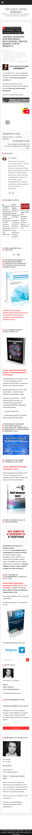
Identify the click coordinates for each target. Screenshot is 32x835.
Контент (18, 30)
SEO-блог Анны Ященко (16, 10)
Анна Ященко (7, 50)
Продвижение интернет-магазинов (13, 32)
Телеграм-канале (8, 548)
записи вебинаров (9, 52)
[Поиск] (27, 659)
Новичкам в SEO (21, 56)
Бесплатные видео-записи (13, 28)
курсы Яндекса (12, 56)
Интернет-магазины (8, 30)
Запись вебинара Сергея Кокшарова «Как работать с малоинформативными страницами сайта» (17, 146)
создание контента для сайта (10, 57)
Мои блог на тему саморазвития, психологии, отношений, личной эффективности (12, 804)
